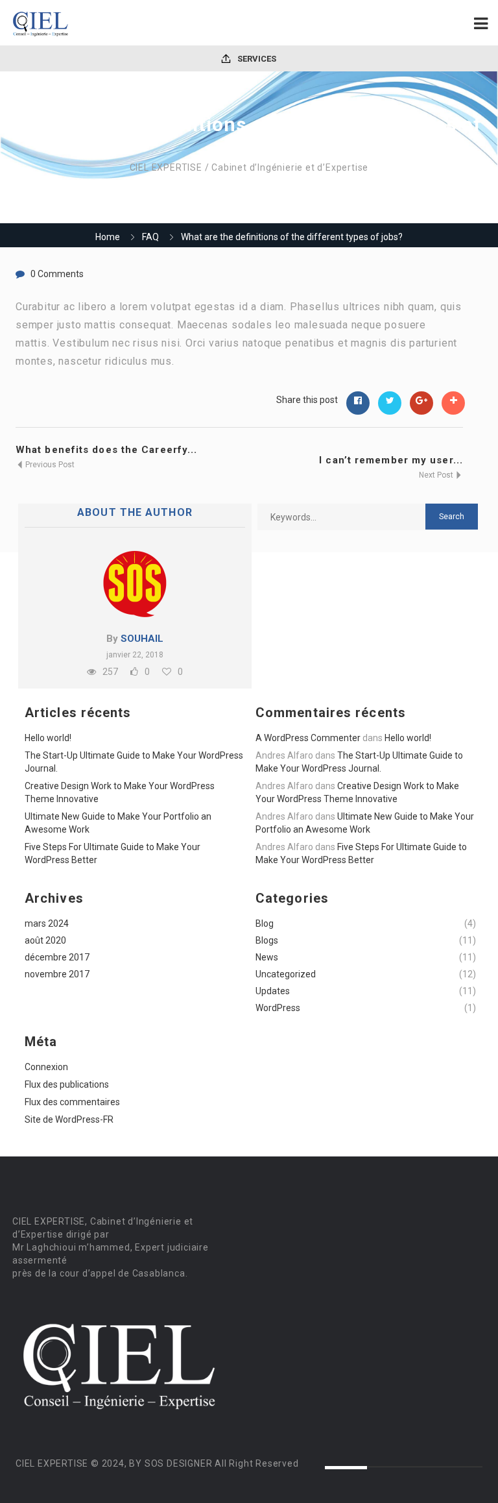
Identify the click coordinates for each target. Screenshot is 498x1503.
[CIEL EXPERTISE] (129, 22)
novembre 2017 (57, 974)
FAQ (150, 237)
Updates (272, 991)
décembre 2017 (57, 957)
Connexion (46, 1067)
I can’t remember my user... (391, 460)
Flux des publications (67, 1084)
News (266, 957)
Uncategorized (285, 974)
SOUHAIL (142, 638)
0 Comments (57, 274)
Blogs (266, 940)
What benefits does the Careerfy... (106, 450)
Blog (264, 923)
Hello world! (48, 738)
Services (255, 59)
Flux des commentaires (72, 1102)
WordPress (277, 1008)
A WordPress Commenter (308, 738)
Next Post (437, 475)
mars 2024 (47, 923)
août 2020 (45, 940)
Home (107, 237)
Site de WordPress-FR (69, 1119)
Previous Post (49, 464)
